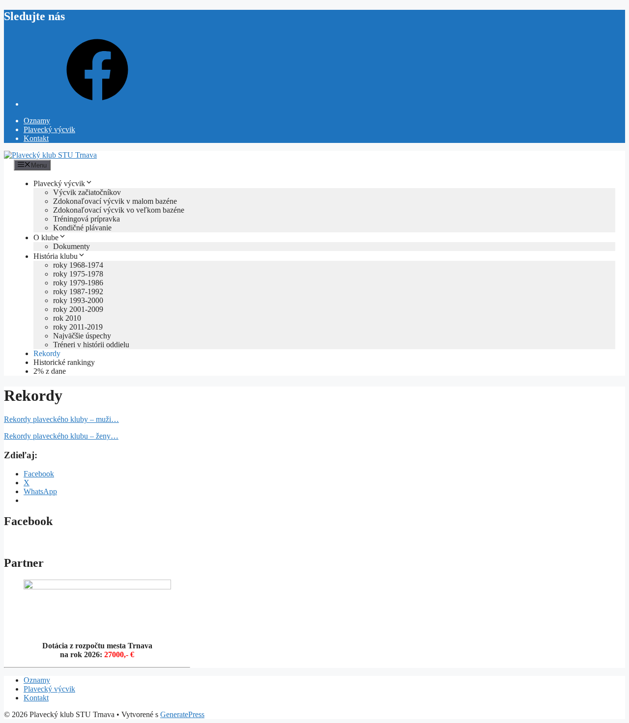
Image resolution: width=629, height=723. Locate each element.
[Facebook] (97, 104)
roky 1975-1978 (78, 274)
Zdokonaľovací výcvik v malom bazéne (115, 201)
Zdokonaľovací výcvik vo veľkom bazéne (118, 210)
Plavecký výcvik (49, 129)
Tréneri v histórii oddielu (91, 344)
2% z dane (49, 371)
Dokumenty (71, 246)
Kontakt (36, 138)
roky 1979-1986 (78, 282)
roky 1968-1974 (78, 265)
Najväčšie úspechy (82, 336)
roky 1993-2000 (78, 300)
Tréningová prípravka (86, 219)
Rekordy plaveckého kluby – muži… (61, 419)
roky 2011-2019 (78, 327)
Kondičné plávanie (82, 227)
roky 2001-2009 (78, 309)
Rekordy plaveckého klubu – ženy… (61, 436)
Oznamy (37, 120)
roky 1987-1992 (78, 291)
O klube (45, 237)
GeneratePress (182, 714)
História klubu (55, 256)
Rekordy (46, 353)
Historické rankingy (64, 362)
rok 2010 (67, 318)
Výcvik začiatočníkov (87, 192)
